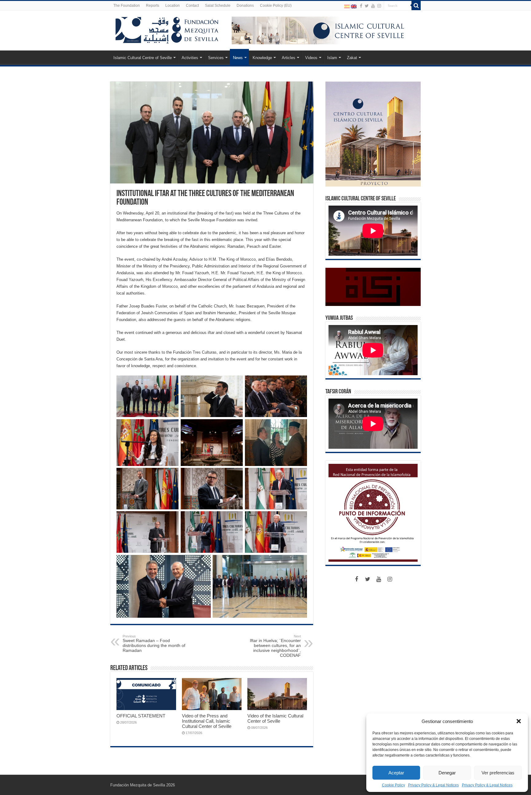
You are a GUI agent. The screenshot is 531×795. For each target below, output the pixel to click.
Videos (311, 57)
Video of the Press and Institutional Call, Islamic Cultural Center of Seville (206, 721)
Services (216, 57)
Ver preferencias (498, 772)
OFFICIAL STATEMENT (140, 715)
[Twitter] (366, 6)
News (238, 57)
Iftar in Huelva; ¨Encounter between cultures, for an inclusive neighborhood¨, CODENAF (275, 646)
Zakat (352, 57)
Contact (192, 5)
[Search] (416, 5)
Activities (190, 57)
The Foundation (126, 5)
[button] (519, 721)
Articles (288, 57)
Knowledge (262, 57)
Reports (152, 5)
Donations (245, 5)
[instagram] (379, 6)
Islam (332, 57)
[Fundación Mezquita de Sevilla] (167, 29)
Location (172, 5)
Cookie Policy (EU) (276, 5)
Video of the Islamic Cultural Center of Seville (275, 718)
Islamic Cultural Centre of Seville (142, 57)
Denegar (447, 772)
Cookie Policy (393, 785)
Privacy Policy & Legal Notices (433, 785)
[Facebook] (361, 6)
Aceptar (396, 772)
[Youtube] (373, 6)
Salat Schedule (217, 5)
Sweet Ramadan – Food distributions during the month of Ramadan (154, 643)
